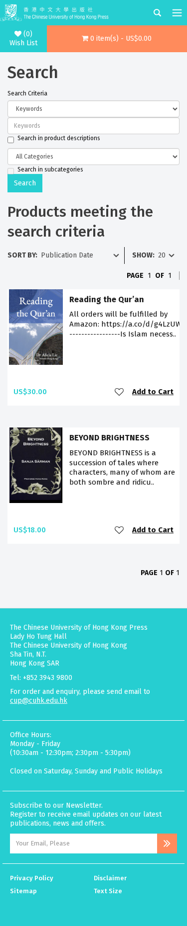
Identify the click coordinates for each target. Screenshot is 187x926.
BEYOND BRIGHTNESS (109, 437)
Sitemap (23, 891)
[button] (117, 38)
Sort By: (22, 255)
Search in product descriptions (58, 138)
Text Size (108, 891)
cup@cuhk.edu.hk (38, 700)
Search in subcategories (50, 169)
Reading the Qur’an (106, 299)
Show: (143, 255)
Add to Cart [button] (153, 391)
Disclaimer (110, 878)
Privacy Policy (31, 878)
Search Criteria (27, 93)
